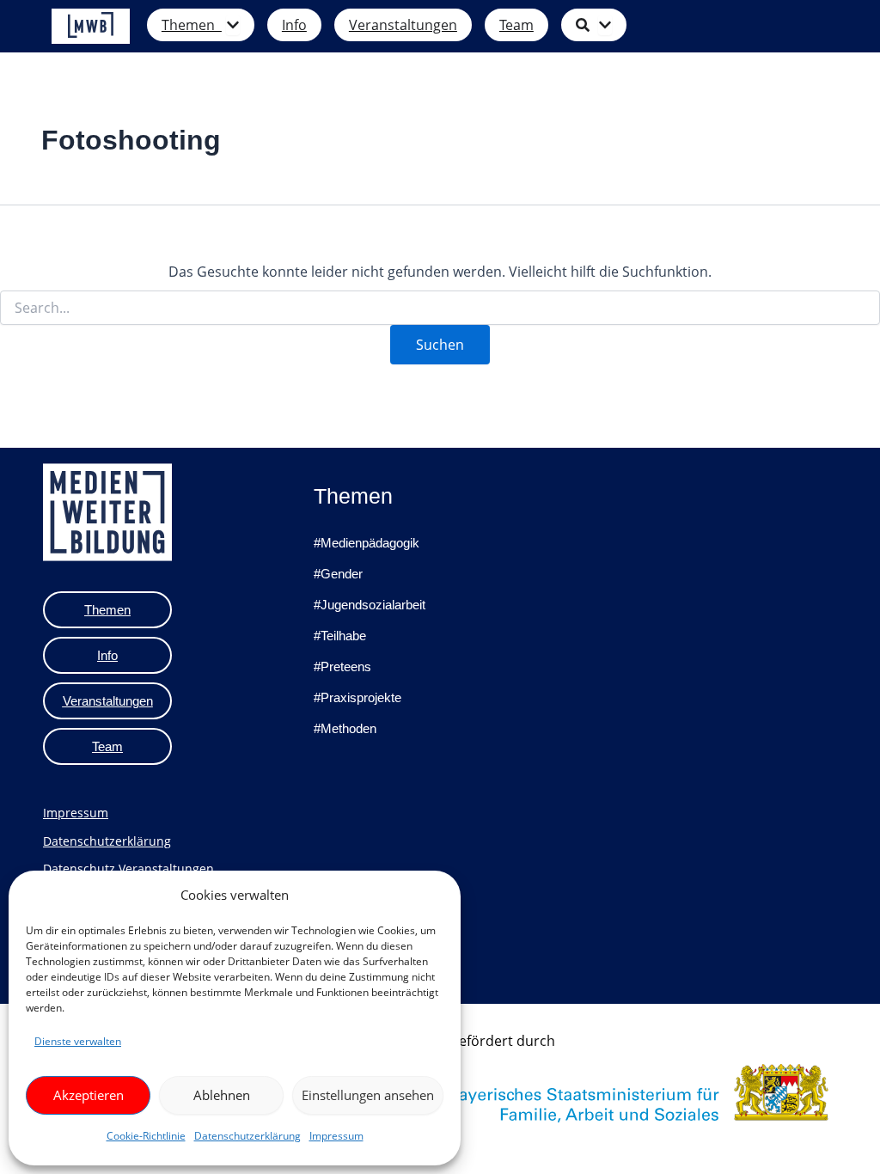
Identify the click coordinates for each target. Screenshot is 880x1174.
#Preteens (342, 666)
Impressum (336, 1135)
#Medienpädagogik (366, 542)
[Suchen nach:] (440, 308)
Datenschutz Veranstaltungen (128, 868)
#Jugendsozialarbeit (369, 604)
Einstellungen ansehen (368, 1095)
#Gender (338, 573)
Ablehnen (221, 1095)
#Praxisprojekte (357, 697)
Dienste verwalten (77, 1041)
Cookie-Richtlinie (146, 1135)
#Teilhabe (340, 635)
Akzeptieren (88, 1095)
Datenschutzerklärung (247, 1135)
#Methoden (345, 728)
